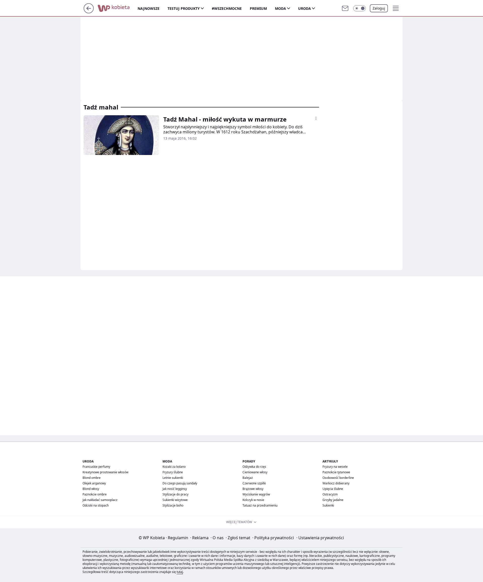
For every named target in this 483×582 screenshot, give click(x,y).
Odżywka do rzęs (254, 466)
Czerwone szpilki (254, 483)
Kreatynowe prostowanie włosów (105, 472)
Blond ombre (92, 478)
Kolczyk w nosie (253, 500)
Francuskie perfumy (96, 466)
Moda (280, 8)
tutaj (180, 572)
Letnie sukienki (173, 478)
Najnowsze (148, 8)
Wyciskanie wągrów (256, 494)
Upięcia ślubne (333, 489)
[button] (359, 8)
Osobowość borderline (338, 478)
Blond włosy (91, 489)
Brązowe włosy (253, 489)
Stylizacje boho (173, 505)
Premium (258, 8)
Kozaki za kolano (174, 466)
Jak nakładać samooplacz (100, 500)
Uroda (304, 8)
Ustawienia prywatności (320, 537)
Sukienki (328, 505)
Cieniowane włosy (255, 472)
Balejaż (248, 478)
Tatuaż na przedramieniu (260, 505)
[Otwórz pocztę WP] (345, 8)
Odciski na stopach (96, 505)
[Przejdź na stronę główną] (89, 12)
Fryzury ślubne (173, 472)
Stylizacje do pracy (175, 494)
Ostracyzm (330, 494)
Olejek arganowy (94, 483)
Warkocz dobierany (336, 483)
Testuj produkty (184, 8)
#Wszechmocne (227, 8)
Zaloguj (379, 8)
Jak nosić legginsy (175, 489)
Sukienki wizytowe (175, 500)
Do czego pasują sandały (180, 483)
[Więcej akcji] (316, 118)
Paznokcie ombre (95, 494)
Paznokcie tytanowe (336, 472)
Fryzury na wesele (335, 466)
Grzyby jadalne (333, 500)
